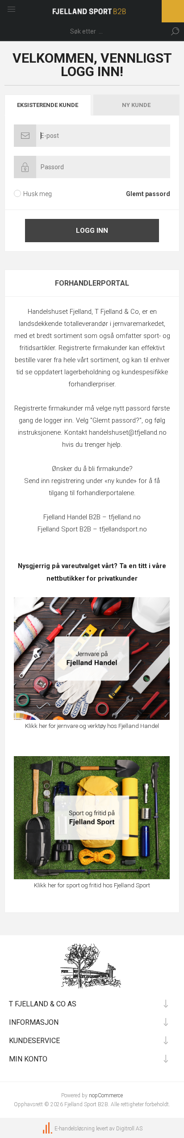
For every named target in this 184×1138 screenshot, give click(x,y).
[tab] (48, 105)
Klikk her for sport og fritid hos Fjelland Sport (92, 885)
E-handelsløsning (74, 1128)
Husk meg (37, 193)
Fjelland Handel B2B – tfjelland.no (92, 517)
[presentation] (47, 105)
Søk (175, 31)
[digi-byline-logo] (48, 1128)
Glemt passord (148, 193)
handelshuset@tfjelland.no (128, 432)
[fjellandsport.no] (92, 817)
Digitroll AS (129, 1128)
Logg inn (92, 231)
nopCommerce (106, 1095)
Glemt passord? (115, 420)
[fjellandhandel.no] (92, 658)
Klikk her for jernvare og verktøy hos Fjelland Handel (92, 726)
